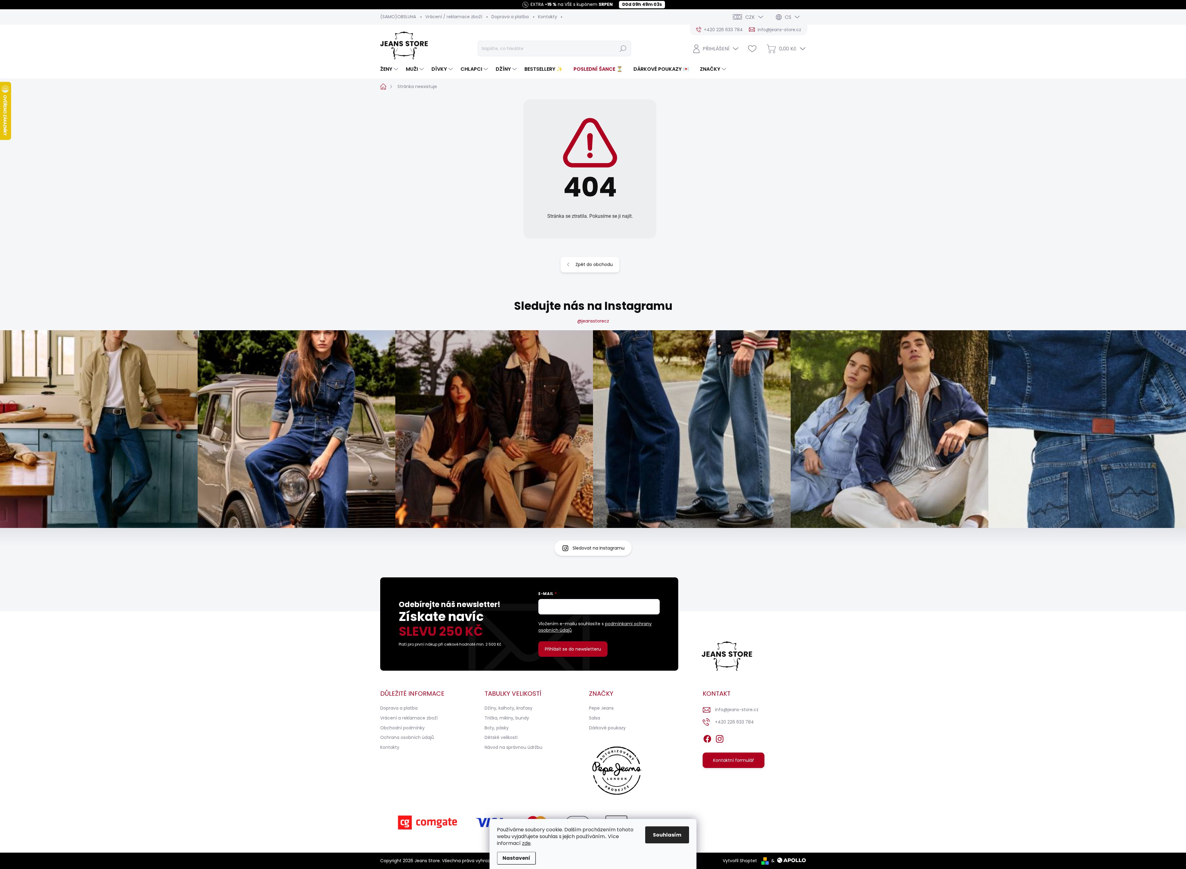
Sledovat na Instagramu (599, 548)
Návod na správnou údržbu (513, 747)
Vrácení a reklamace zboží (409, 718)
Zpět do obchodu (594, 264)
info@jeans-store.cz (737, 710)
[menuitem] (390, 69)
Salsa (594, 718)
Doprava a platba (510, 17)
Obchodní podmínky (402, 728)
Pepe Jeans (601, 708)
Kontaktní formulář (733, 760)
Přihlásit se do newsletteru (573, 649)
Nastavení (516, 858)
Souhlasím (667, 834)
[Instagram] (719, 737)
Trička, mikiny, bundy (507, 718)
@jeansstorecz (593, 321)
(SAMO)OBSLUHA (398, 17)
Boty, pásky (497, 728)
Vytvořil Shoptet (740, 861)
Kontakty (547, 17)
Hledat (623, 48)
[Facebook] (707, 737)
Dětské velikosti (501, 737)
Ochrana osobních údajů (407, 737)
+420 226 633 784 (734, 722)
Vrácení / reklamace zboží (453, 17)
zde (526, 843)
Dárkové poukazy (607, 728)
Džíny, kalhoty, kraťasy (508, 708)
